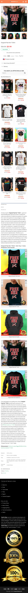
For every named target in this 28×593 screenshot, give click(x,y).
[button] (2, 1)
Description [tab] (3, 204)
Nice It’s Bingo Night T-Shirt (7, 193)
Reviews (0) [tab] (3, 209)
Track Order (5, 489)
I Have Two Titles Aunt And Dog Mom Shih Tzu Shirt (7, 95)
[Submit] (25, 73)
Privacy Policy (5, 503)
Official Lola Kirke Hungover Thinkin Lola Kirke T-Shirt (7, 167)
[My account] (23, 1)
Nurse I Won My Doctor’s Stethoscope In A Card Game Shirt (21, 193)
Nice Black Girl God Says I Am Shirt (21, 143)
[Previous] (3, 18)
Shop (3, 487)
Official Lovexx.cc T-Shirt (9, 425)
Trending (7, 470)
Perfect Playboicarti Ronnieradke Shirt (7, 143)
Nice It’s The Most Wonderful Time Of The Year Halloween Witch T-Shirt (21, 168)
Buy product (5, 49)
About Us (4, 485)
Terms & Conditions (7, 510)
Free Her (4, 473)
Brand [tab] (2, 207)
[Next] (25, 18)
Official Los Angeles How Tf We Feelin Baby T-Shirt (7, 120)
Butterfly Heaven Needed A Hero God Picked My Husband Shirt (21, 95)
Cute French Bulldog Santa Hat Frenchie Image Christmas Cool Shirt (20, 121)
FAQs (3, 492)
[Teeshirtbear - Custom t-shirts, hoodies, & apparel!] (14, 1)
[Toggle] (2, 63)
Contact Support (6, 496)
